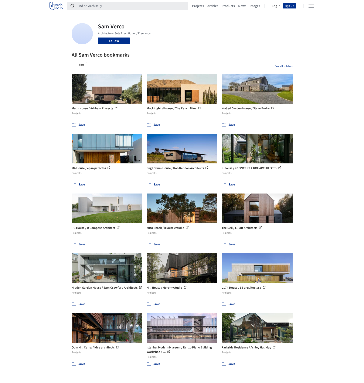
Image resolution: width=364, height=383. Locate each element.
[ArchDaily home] (56, 6)
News (242, 6)
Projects (198, 6)
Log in (276, 6)
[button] (79, 65)
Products (228, 6)
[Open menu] (311, 6)
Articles (212, 6)
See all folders (284, 66)
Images (255, 6)
